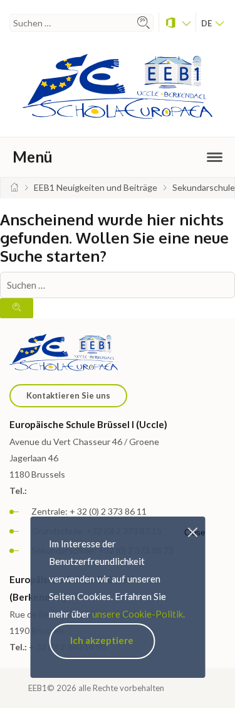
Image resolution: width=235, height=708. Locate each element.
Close (194, 532)
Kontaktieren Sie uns (68, 395)
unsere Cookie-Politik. (138, 614)
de (207, 23)
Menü (33, 157)
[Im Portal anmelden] (177, 22)
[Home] (14, 187)
